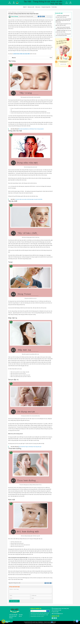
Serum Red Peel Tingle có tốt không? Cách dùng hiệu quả (30, 446)
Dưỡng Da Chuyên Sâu (45, 7)
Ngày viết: (14, 582)
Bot (74, 621)
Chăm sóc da (37, 7)
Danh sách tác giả (12, 616)
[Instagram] (54, 618)
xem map (59, 610)
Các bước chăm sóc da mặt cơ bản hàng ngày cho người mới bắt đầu (28, 199)
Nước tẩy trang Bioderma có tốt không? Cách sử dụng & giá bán (31, 128)
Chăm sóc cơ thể (31, 7)
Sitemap (11, 617)
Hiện (51, 57)
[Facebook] (38, 16)
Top (74, 620)
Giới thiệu (21, 614)
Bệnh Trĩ (25, 7)
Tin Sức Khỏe (54, 7)
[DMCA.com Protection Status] (53, 622)
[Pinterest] (42, 16)
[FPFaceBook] (52, 618)
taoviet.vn (41, 622)
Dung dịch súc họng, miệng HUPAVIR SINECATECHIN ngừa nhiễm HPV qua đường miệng (63, 20)
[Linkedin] (44, 16)
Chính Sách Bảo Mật (13, 614)
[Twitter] (40, 16)
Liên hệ (20, 616)
